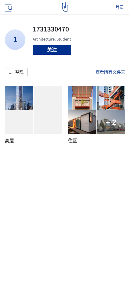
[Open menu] (8, 7)
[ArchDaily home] (65, 7)
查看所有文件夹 (110, 72)
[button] (16, 72)
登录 (119, 7)
